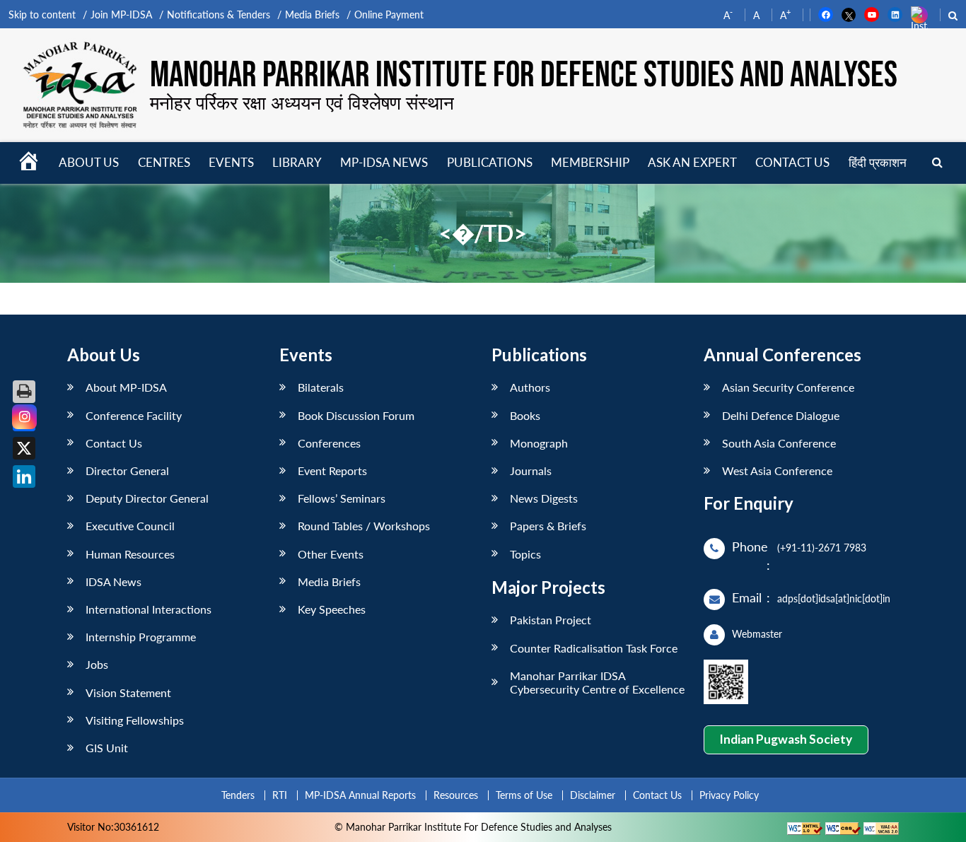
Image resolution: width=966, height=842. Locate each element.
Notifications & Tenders (218, 14)
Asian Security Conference (788, 387)
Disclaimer (592, 795)
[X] (24, 448)
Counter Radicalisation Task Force (593, 648)
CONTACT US (792, 162)
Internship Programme (141, 636)
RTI (279, 795)
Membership (590, 162)
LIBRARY (297, 162)
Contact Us (114, 443)
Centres (164, 162)
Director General (127, 470)
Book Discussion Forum (356, 415)
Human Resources (130, 554)
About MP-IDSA (126, 387)
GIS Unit (107, 747)
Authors (530, 387)
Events (231, 162)
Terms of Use (524, 795)
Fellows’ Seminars (341, 498)
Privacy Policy (729, 795)
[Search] (937, 163)
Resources (455, 795)
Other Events (330, 554)
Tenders (238, 795)
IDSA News (113, 581)
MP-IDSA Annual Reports (360, 795)
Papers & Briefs (548, 525)
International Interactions (148, 609)
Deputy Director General (147, 498)
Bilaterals (321, 387)
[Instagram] (24, 416)
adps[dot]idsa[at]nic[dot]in (833, 598)
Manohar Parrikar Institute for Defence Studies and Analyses (523, 76)
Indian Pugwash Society (785, 739)
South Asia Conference (779, 443)
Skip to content (42, 14)
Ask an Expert (692, 162)
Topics (525, 554)
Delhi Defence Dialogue (780, 415)
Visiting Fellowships (135, 720)
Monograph (539, 443)
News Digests (544, 498)
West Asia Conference (777, 470)
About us (89, 162)
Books (525, 415)
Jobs (97, 664)
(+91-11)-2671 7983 (821, 548)
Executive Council (130, 525)
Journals (531, 470)
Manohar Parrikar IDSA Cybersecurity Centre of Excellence (597, 682)
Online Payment (389, 14)
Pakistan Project (550, 619)
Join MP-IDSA (121, 14)
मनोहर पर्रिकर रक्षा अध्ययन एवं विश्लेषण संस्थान (302, 102)
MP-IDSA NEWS (384, 162)
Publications (490, 162)
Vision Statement (128, 692)
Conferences (329, 443)
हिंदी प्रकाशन (878, 162)
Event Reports (332, 470)
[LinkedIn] (24, 476)
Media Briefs (312, 14)
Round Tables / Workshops (364, 525)
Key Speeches (332, 609)
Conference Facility (134, 415)
